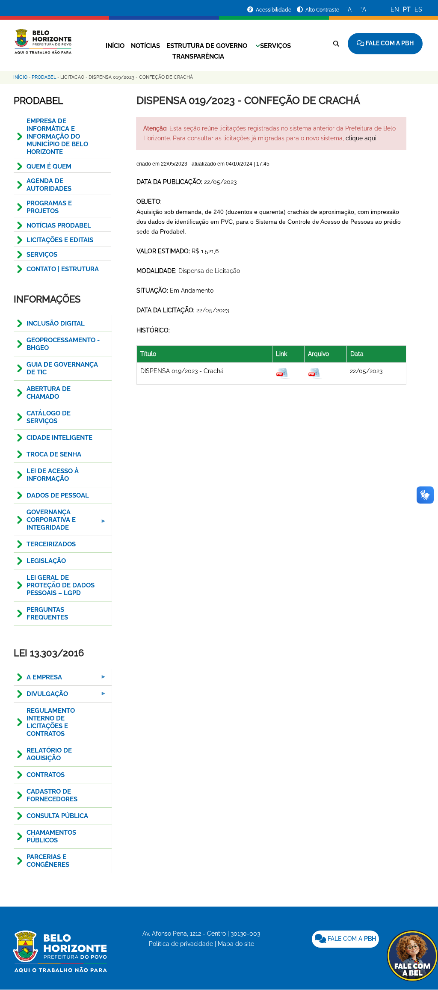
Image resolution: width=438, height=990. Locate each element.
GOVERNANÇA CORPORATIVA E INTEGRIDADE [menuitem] (45, 522)
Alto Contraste (322, 10)
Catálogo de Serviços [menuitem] (49, 417)
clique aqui (361, 138)
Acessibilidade (274, 10)
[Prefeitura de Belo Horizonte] (42, 36)
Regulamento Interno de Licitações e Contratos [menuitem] (51, 722)
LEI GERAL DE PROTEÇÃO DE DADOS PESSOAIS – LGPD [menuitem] (61, 585)
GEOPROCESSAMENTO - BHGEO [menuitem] (63, 344)
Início (115, 46)
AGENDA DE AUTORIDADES (49, 185)
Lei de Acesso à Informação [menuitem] (53, 475)
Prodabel (44, 77)
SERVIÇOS (42, 254)
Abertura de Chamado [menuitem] (49, 392)
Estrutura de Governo (206, 46)
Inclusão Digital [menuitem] (56, 323)
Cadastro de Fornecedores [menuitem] (52, 795)
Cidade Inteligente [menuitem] (59, 438)
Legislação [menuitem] (46, 561)
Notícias (145, 46)
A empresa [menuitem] (38, 679)
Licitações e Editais (60, 240)
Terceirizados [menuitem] (51, 544)
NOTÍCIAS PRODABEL (59, 225)
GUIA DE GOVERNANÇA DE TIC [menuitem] (62, 368)
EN (395, 9)
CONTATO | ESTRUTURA (63, 269)
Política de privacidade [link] (181, 943)
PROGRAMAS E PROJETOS (49, 207)
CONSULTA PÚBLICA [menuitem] (57, 816)
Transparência (198, 56)
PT (407, 9)
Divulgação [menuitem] (41, 696)
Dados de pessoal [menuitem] (58, 495)
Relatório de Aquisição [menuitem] (49, 754)
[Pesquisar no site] (336, 44)
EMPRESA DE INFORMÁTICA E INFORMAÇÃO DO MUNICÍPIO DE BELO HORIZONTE (57, 136)
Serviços (275, 46)
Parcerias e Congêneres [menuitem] (48, 860)
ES (418, 9)
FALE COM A (351, 938)
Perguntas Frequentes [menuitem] (47, 613)
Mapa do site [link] (236, 943)
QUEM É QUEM (49, 166)
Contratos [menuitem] (46, 775)
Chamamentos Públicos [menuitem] (51, 836)
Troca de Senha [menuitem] (54, 454)
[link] (345, 939)
